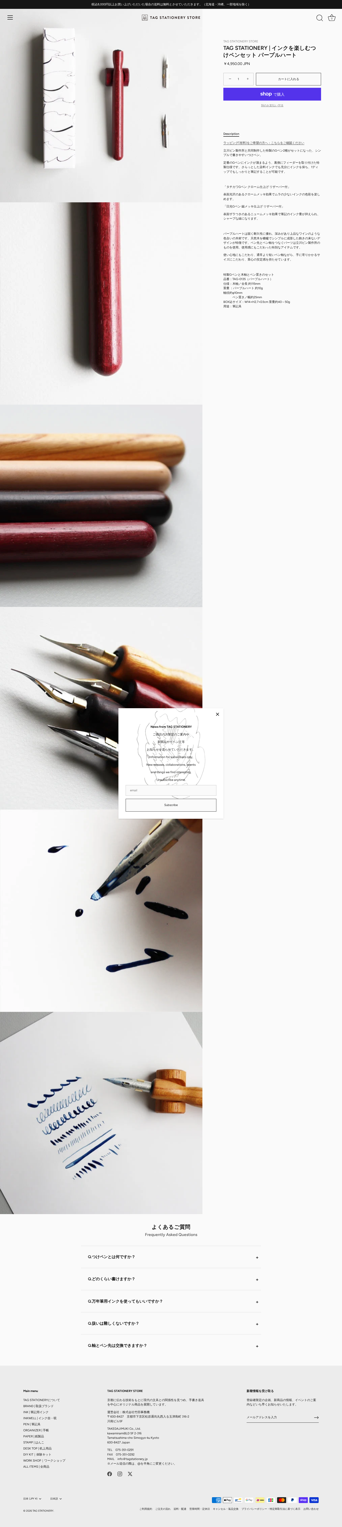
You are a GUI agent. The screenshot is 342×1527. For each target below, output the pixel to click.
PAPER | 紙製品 (33, 1436)
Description (231, 133)
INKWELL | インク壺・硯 (40, 1418)
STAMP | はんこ (33, 1442)
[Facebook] (109, 1473)
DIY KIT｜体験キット (37, 1454)
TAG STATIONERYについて (41, 1400)
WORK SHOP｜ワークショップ (44, 1460)
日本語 (54, 1498)
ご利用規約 (145, 1508)
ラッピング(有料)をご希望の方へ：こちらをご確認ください (263, 143)
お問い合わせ (311, 1508)
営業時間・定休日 (199, 1508)
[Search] (320, 18)
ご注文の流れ (163, 1508)
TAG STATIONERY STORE (240, 41)
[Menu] (10, 17)
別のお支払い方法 (272, 105)
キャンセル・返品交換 (225, 1508)
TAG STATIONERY (43, 1510)
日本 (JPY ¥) (30, 1498)
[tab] (233, 133)
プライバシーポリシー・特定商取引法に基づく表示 (270, 1508)
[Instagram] (119, 1473)
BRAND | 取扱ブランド (38, 1406)
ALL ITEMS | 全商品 (36, 1466)
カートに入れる (288, 79)
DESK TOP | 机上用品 (37, 1448)
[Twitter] (130, 1473)
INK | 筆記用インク (36, 1412)
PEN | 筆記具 (31, 1424)
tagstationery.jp (137, 1459)
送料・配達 (180, 1508)
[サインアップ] (316, 1417)
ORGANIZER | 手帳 (36, 1430)
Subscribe (171, 805)
